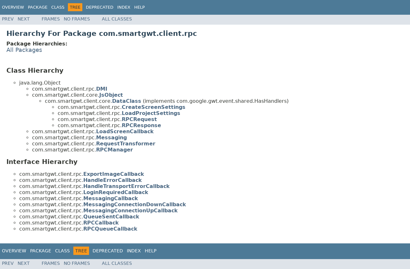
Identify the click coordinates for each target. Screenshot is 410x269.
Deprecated (99, 7)
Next (24, 18)
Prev (8, 18)
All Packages (24, 50)
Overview (13, 7)
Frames (51, 18)
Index (123, 7)
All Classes (117, 18)
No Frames (77, 18)
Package (37, 7)
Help (139, 7)
